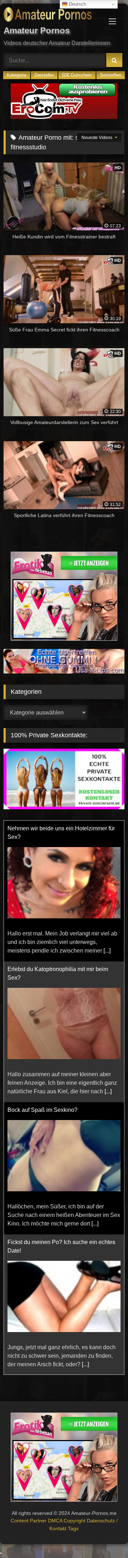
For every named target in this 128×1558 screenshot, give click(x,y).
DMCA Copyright (67, 1520)
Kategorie (16, 75)
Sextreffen (110, 75)
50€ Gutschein (77, 75)
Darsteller (44, 75)
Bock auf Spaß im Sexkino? (42, 1110)
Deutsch (77, 4)
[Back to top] (106, 1537)
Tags (73, 1528)
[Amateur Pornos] (52, 15)
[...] (107, 951)
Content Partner (29, 1520)
